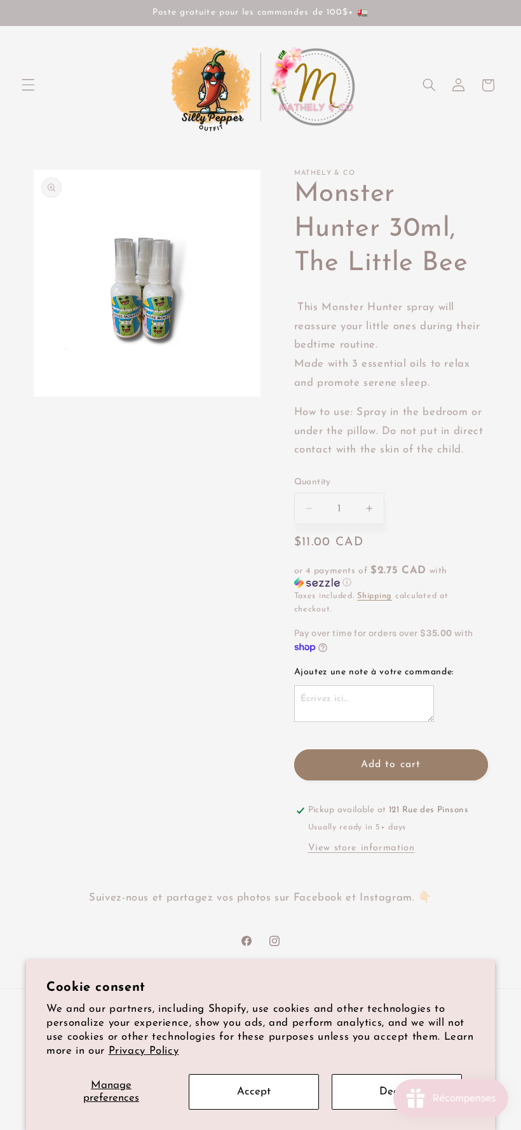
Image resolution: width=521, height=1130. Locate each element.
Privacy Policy (144, 1050)
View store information (361, 848)
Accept (254, 1091)
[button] (28, 85)
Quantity (312, 482)
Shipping (374, 596)
